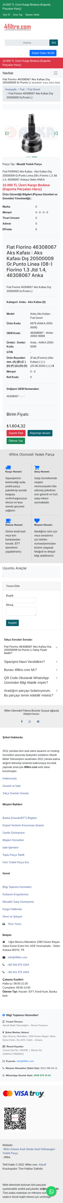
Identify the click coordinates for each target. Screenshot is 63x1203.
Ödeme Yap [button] (16, 441)
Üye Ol (6, 14)
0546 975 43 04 (42, 1075)
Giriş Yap (18, 14)
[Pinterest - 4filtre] (39, 722)
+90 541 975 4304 (18, 972)
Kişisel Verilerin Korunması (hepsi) (23, 825)
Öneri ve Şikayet (12, 916)
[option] (29, 133)
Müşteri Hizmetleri (13, 840)
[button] (29, 133)
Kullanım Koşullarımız (16, 894)
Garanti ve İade (12, 786)
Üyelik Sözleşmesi (14, 833)
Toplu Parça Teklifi (13, 855)
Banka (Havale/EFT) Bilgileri (20, 818)
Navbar (8, 73)
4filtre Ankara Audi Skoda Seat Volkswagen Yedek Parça (29, 1151)
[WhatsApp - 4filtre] (31, 722)
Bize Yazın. (15, 924)
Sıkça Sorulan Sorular (16, 793)
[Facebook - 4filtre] (23, 722)
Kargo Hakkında (12, 909)
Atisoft (42, 1165)
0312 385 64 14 (48, 1068)
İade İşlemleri (10, 847)
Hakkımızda (10, 778)
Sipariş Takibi (32, 14)
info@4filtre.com (25, 1061)
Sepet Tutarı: (43, 53)
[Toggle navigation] (55, 73)
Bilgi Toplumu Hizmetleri (17, 887)
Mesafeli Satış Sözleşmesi (18, 902)
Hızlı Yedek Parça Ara (16, 862)
